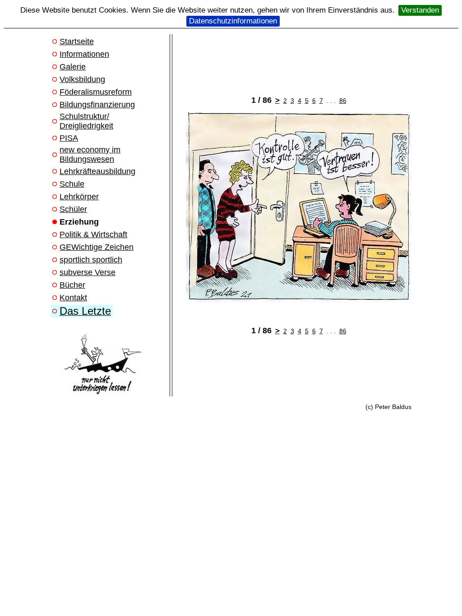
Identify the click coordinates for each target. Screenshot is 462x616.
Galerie (73, 66)
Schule (72, 183)
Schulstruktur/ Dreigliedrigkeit (86, 121)
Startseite (77, 41)
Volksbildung (82, 79)
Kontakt (73, 297)
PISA (69, 138)
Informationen (84, 54)
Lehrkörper (79, 196)
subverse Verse (88, 272)
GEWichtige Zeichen (97, 247)
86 (342, 100)
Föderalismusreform (96, 92)
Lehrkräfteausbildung (97, 171)
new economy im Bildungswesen (90, 154)
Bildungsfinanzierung (97, 104)
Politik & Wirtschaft (93, 234)
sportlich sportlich (91, 259)
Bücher (72, 285)
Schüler (73, 209)
